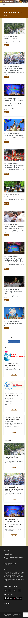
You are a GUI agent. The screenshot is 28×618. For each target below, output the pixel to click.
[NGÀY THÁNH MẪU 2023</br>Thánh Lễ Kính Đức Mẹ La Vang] (14, 125)
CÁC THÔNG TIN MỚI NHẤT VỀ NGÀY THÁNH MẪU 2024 (13, 364)
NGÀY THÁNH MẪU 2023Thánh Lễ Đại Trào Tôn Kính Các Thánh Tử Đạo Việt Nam (14, 165)
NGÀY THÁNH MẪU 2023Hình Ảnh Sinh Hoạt (11, 196)
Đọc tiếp (6, 45)
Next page (10, 342)
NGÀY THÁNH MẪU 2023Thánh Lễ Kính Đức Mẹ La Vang (13, 134)
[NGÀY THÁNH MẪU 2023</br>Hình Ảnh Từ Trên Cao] (14, 28)
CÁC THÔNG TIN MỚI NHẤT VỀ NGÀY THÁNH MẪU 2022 (13, 418)
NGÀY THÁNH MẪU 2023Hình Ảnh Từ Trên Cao (11, 37)
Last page (17, 342)
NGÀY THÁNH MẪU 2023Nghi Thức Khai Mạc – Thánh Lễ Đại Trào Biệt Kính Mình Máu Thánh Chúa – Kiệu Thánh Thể (14, 259)
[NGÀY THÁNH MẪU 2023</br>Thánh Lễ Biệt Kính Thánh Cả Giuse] (14, 281)
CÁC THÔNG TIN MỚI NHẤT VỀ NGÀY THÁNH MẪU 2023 (13, 395)
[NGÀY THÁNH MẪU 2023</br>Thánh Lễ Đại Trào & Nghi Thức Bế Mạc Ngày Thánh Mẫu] (14, 58)
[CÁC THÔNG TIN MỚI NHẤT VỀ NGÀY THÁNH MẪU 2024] (14, 355)
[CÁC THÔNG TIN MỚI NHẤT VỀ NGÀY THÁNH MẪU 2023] (14, 386)
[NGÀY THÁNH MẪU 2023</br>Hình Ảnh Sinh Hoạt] (14, 186)
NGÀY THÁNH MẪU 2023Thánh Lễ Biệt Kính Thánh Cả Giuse (13, 291)
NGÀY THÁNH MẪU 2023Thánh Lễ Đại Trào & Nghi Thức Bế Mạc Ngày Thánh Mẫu (13, 68)
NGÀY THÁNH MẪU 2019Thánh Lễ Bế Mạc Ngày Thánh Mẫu (13, 323)
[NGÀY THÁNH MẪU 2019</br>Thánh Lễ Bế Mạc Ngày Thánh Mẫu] (14, 313)
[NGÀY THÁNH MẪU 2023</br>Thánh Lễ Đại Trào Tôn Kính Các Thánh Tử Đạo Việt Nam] (14, 155)
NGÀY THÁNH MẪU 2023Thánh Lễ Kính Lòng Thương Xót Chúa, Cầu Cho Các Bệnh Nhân (14, 226)
